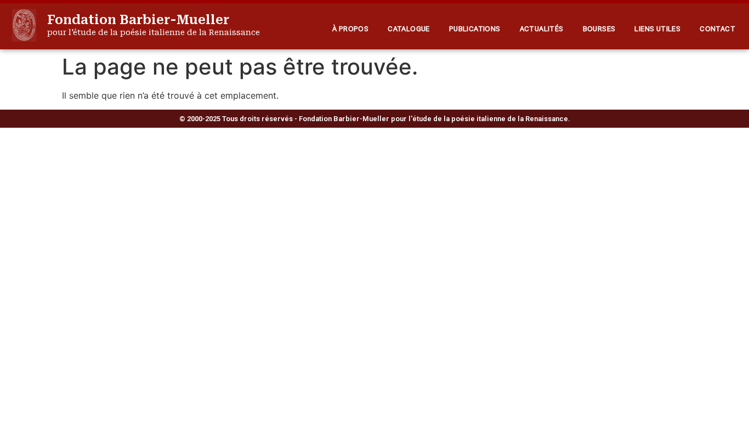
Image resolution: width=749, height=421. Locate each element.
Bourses (599, 29)
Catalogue (409, 29)
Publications (475, 29)
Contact (717, 29)
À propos (350, 29)
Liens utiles (657, 29)
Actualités (542, 29)
